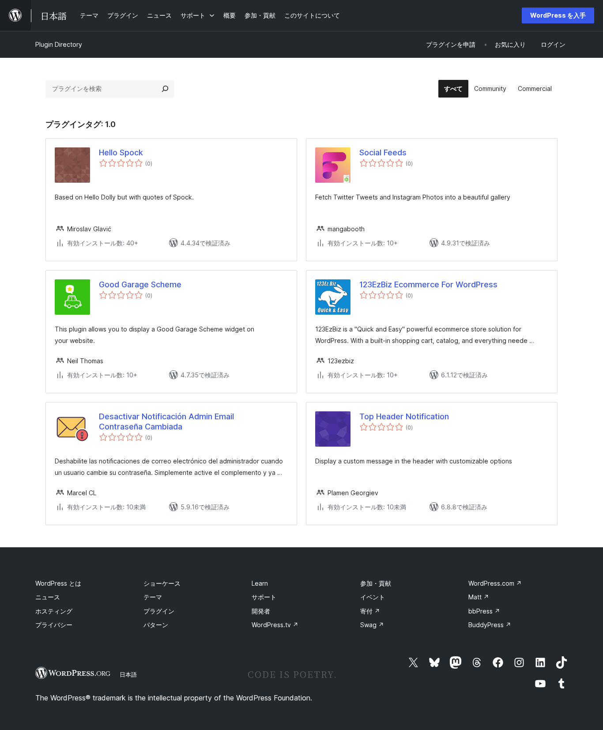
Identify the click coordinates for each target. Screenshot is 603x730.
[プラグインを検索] (165, 89)
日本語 (128, 674)
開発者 (261, 611)
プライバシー (53, 624)
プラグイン (158, 611)
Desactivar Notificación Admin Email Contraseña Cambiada (166, 421)
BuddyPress (489, 624)
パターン (155, 624)
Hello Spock (121, 152)
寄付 (370, 611)
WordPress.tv (275, 624)
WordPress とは (58, 583)
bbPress (484, 611)
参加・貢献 (375, 583)
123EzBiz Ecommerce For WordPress (428, 284)
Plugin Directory (58, 44)
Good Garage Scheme (140, 284)
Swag (372, 624)
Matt (478, 597)
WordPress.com (495, 583)
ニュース (47, 597)
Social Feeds (383, 152)
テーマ (152, 597)
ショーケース (162, 583)
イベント (372, 597)
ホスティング (53, 611)
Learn (260, 583)
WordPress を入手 (558, 15)
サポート (264, 597)
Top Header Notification (404, 416)
